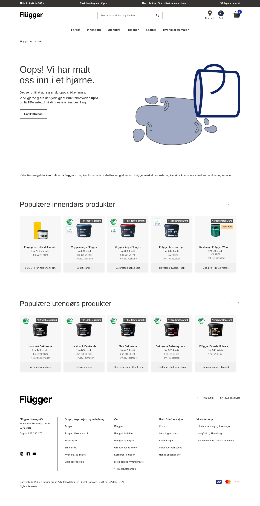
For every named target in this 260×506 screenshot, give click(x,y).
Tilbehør (133, 29)
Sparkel (151, 29)
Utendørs (114, 29)
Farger (75, 29)
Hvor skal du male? (176, 29)
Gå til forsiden (33, 113)
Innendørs (94, 29)
